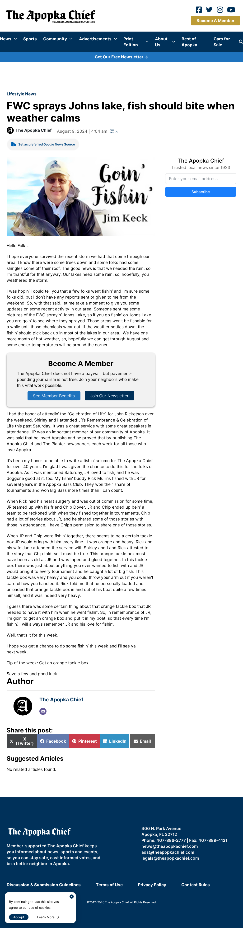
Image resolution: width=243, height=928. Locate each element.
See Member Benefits (54, 395)
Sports (30, 38)
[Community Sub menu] (70, 38)
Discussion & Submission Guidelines (44, 884)
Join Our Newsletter (109, 395)
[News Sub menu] (15, 38)
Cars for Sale (222, 41)
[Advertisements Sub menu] (115, 38)
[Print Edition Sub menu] (147, 41)
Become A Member (215, 20)
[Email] (43, 711)
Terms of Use (109, 884)
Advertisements (95, 38)
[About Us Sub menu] (173, 41)
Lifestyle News (22, 93)
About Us (161, 41)
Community (55, 38)
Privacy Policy (152, 884)
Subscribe (201, 191)
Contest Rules (195, 884)
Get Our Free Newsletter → (121, 56)
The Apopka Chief (33, 130)
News (5, 38)
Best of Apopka (189, 41)
